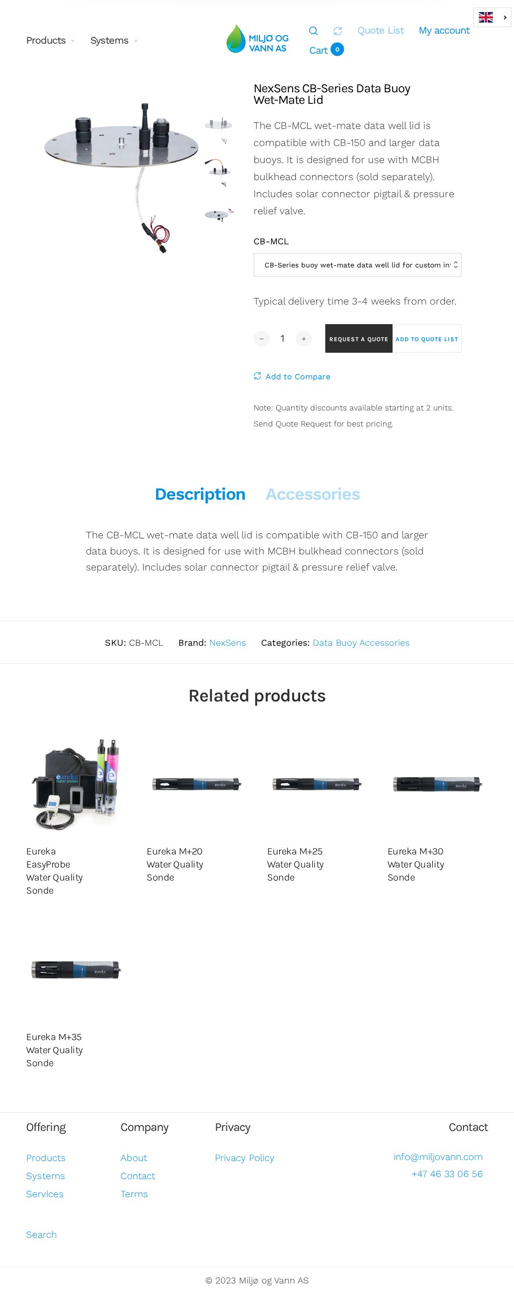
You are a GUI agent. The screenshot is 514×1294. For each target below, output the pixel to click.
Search (41, 1234)
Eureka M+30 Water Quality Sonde (416, 864)
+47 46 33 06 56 (447, 1174)
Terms (134, 1194)
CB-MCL (271, 241)
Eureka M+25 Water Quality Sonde (295, 864)
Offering (46, 1127)
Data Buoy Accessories (361, 642)
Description (200, 494)
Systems (109, 40)
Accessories (313, 494)
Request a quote (359, 339)
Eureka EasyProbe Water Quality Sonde (54, 870)
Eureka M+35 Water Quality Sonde (54, 1050)
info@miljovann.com (438, 1157)
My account (444, 30)
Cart (324, 50)
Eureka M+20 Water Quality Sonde (175, 864)
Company (144, 1127)
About (133, 1158)
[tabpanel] (122, 174)
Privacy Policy (245, 1158)
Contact (137, 1176)
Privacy (232, 1127)
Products (46, 40)
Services (45, 1194)
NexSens (227, 642)
